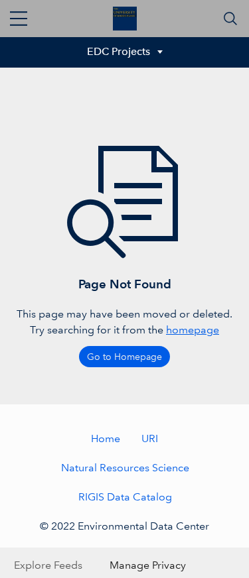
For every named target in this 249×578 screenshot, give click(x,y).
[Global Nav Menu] (19, 18)
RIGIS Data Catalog (125, 497)
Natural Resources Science (125, 467)
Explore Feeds (48, 565)
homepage (192, 329)
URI (149, 438)
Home (105, 438)
